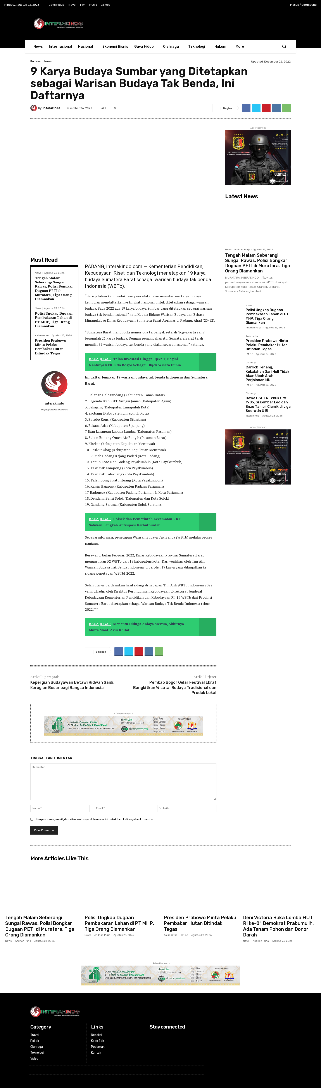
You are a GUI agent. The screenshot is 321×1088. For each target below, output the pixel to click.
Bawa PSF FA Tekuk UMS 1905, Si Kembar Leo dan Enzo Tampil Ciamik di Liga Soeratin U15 (268, 404)
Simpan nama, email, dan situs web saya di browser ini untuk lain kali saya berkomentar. (95, 819)
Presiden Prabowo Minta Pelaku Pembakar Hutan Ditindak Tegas (50, 347)
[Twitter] (265, 5)
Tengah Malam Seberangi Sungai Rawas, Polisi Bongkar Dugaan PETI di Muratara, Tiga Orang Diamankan (54, 288)
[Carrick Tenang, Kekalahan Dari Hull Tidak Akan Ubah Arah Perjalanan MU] (233, 369)
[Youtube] (274, 5)
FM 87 (249, 354)
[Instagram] (256, 5)
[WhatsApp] (286, 108)
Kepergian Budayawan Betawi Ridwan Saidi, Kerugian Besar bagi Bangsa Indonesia (72, 685)
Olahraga (251, 362)
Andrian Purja (242, 249)
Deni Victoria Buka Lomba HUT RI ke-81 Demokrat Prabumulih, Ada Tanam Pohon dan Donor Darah (278, 926)
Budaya (35, 61)
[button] (284, 46)
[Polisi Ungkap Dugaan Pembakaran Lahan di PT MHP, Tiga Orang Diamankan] (233, 312)
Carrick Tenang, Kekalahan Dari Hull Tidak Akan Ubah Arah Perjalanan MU (267, 373)
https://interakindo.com (54, 409)
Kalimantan (42, 335)
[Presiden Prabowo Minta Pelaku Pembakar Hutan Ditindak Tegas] (233, 343)
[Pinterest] (266, 108)
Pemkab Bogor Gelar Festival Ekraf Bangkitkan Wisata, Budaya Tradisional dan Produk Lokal (174, 687)
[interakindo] (34, 108)
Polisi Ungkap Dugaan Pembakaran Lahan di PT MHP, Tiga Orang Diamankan (53, 319)
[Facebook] (247, 5)
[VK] (276, 108)
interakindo (51, 107)
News (48, 61)
